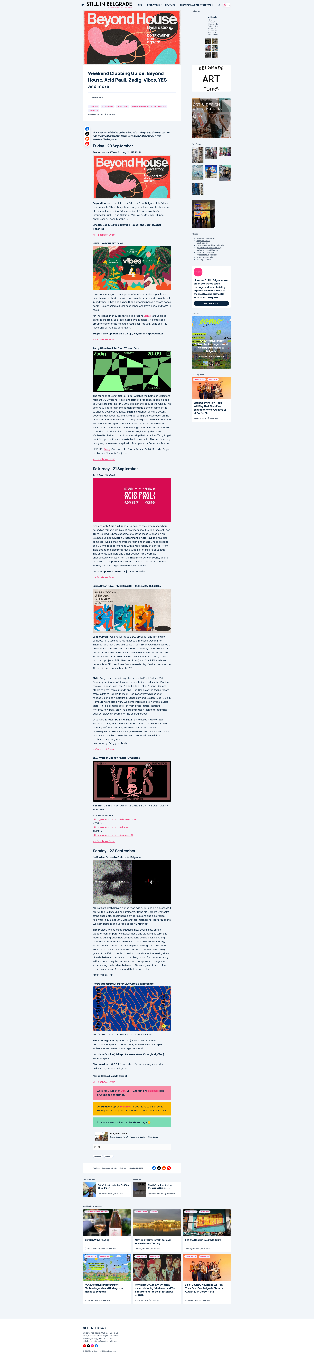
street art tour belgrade (207, 255)
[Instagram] (95, 1147)
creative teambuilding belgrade (210, 245)
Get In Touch (210, 303)
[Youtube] (84, 1346)
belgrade (97, 1156)
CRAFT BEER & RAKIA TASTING (97, 1212)
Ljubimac (153, 1090)
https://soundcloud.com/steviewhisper (115, 819)
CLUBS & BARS (107, 106)
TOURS (154, 1212)
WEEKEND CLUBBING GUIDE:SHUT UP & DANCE (149, 106)
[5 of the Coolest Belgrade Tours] (207, 1222)
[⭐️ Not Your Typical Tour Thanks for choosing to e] (208, 48)
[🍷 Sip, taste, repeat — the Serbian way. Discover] (208, 41)
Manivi (147, 315)
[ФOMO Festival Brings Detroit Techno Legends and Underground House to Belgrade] (107, 1267)
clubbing (108, 1156)
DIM (123, 1090)
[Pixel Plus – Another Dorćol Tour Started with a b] (208, 55)
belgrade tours (203, 240)
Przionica (125, 1106)
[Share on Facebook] (87, 128)
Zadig (107, 449)
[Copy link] (87, 143)
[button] (83, 5)
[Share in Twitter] (87, 133)
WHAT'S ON (93, 110)
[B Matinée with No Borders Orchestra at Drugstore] (139, 1189)
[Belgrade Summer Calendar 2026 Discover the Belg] (215, 41)
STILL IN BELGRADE (95, 1328)
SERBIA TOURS (141, 1212)
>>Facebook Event (104, 749)
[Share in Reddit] (87, 138)
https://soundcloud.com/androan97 (113, 835)
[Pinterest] (99, 1147)
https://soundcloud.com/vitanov (111, 827)
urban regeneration (205, 257)
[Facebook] (96, 1346)
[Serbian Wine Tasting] (211, 342)
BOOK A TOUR (191, 1212)
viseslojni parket (204, 259)
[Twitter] (88, 1346)
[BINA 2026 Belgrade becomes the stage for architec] (215, 55)
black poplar (202, 243)
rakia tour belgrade (205, 252)
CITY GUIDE (93, 106)
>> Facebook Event (104, 234)
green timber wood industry (209, 247)
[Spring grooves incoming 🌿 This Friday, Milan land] (215, 48)
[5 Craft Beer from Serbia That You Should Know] (89, 1189)
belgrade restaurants (206, 238)
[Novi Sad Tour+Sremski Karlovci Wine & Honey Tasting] (157, 1222)
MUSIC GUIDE (122, 106)
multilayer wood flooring (207, 250)
